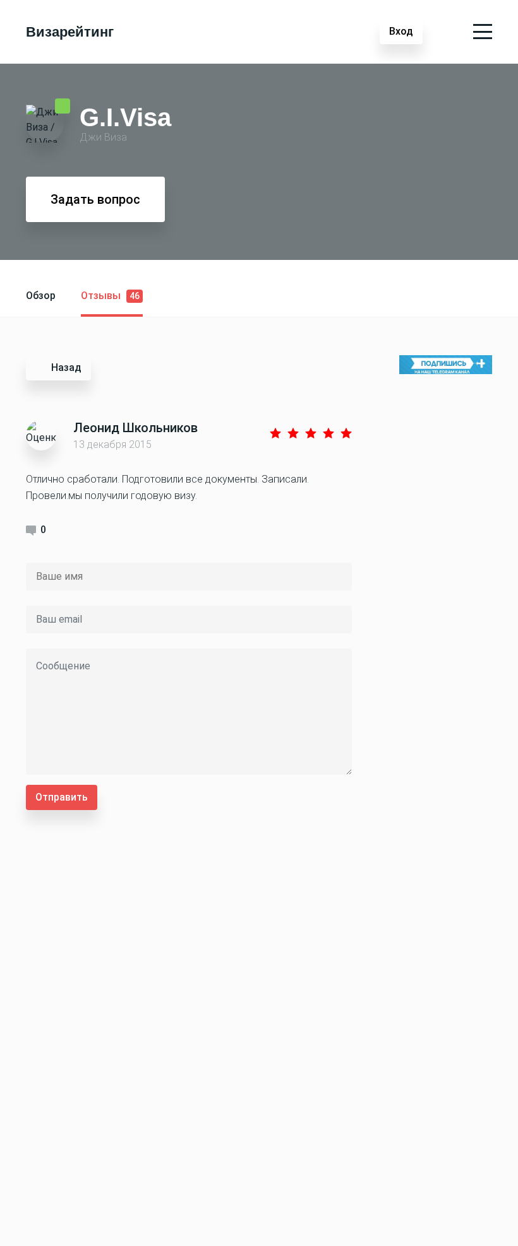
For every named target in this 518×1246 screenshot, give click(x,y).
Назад (66, 367)
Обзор (41, 296)
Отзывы (110, 296)
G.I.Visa (125, 116)
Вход (401, 31)
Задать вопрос (95, 199)
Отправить (61, 797)
